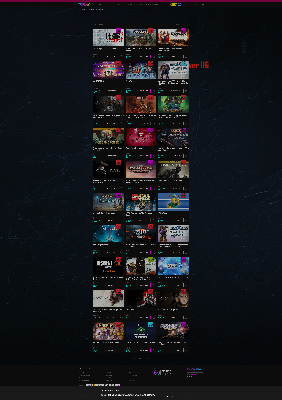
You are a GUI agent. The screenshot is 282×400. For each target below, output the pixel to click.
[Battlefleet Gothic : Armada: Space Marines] (173, 331)
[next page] (147, 358)
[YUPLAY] (84, 4)
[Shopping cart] (199, 4)
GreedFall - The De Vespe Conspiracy (104, 181)
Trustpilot (157, 369)
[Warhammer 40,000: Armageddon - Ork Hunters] (108, 104)
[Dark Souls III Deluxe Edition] (173, 169)
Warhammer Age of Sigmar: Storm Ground (108, 149)
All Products (86, 9)
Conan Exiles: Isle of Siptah (104, 213)
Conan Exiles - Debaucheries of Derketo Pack (171, 49)
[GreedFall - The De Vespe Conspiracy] (108, 169)
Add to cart (111, 56)
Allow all (170, 391)
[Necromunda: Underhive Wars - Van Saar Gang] (173, 137)
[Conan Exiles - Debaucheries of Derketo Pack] (173, 37)
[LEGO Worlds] (173, 202)
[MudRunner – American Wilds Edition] (141, 37)
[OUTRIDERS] (108, 70)
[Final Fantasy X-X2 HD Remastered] (173, 266)
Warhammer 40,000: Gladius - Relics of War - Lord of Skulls (138, 278)
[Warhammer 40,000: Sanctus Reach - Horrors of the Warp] (141, 104)
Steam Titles (109, 380)
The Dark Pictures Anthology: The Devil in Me (107, 311)
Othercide (130, 310)
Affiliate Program (133, 375)
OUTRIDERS (98, 81)
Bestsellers (109, 375)
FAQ (130, 378)
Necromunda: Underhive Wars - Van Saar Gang (173, 149)
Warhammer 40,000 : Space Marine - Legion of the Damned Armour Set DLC (173, 83)
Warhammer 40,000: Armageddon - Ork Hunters (108, 116)
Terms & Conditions (84, 375)
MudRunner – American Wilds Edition (138, 49)
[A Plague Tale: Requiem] (173, 298)
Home (80, 9)
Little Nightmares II (101, 245)
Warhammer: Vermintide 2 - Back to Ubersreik (141, 246)
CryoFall (129, 81)
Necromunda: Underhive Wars (106, 342)
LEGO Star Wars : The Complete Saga (139, 214)
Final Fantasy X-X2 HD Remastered (173, 277)
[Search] (118, 4)
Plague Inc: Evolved (134, 148)
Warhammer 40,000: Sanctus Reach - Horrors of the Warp (141, 116)
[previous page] (134, 358)
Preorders (108, 378)
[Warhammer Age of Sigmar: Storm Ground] (108, 137)
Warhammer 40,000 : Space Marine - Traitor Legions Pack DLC (173, 246)
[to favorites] (121, 56)
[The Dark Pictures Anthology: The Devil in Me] (108, 298)
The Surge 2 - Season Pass (104, 48)
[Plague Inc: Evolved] (141, 137)
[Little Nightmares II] (108, 233)
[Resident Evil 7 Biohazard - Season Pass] (108, 266)
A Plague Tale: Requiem (168, 310)
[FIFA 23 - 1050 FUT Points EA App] (141, 331)
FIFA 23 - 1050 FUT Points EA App (140, 342)
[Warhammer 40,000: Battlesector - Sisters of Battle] (141, 169)
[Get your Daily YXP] (180, 4)
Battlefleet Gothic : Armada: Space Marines (172, 343)
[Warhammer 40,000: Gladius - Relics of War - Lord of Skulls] (141, 266)
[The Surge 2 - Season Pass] (108, 37)
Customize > (170, 396)
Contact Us (132, 380)
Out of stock (175, 91)
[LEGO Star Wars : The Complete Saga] (141, 202)
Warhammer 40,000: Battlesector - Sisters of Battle (140, 181)
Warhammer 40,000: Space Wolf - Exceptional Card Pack (172, 116)
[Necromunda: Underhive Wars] (108, 331)
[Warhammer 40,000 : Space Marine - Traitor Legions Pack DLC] (173, 233)
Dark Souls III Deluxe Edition (170, 180)
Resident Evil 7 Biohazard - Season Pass (108, 278)
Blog (130, 372)
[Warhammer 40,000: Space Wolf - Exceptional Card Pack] (173, 104)
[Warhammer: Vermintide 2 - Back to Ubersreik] (141, 233)
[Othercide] (141, 298)
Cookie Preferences (84, 380)
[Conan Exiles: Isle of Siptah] (108, 202)
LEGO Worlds (163, 213)
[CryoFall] (141, 70)
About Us (81, 372)
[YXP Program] (173, 4)
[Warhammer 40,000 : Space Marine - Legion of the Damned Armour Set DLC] (173, 70)
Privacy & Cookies (84, 378)
